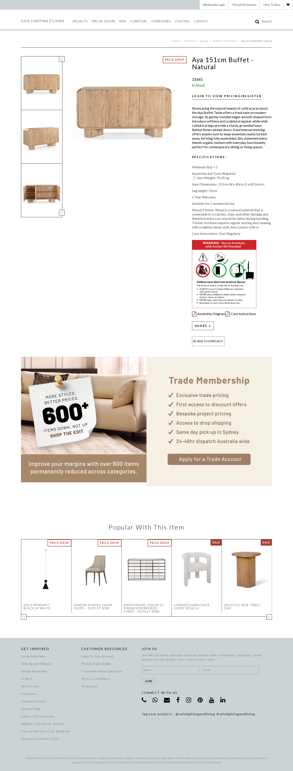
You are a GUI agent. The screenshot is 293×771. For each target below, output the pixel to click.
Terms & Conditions (95, 678)
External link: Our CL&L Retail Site (45, 731)
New (122, 21)
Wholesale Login (214, 4)
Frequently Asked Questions (101, 671)
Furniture (138, 21)
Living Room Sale (33, 656)
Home (176, 40)
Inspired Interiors (34, 701)
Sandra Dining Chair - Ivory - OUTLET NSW (94, 606)
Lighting (182, 21)
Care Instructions (243, 314)
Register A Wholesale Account (42, 724)
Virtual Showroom (244, 4)
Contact (201, 21)
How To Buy (272, 4)
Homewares (161, 21)
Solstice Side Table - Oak (243, 606)
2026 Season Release (36, 663)
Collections (29, 694)
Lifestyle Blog (30, 709)
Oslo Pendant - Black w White (38, 606)
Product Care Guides (96, 663)
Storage (204, 40)
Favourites (288, 4)
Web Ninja (214, 762)
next (62, 212)
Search (267, 21)
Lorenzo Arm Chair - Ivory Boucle (193, 606)
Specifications (208, 156)
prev (62, 59)
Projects (79, 21)
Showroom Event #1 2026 (39, 739)
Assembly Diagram (211, 314)
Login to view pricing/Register (227, 96)
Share (201, 325)
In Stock (27, 678)
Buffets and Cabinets (224, 40)
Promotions (89, 686)
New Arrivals (30, 686)
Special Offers (103, 21)
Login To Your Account (97, 656)
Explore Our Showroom (38, 716)
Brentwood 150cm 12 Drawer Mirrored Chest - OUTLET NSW (143, 608)
